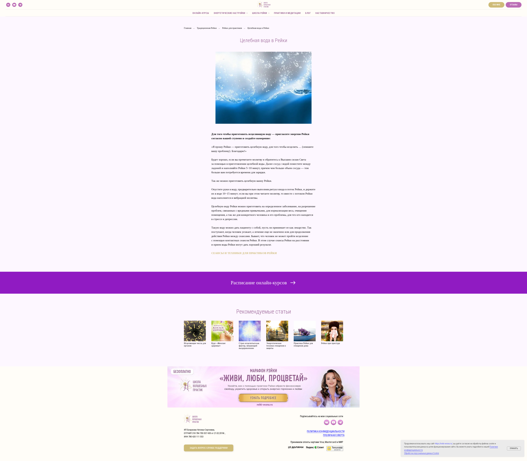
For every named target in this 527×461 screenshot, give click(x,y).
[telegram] (20, 5)
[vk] (8, 5)
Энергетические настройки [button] (230, 13)
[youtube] (14, 5)
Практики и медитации (287, 13)
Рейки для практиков (232, 28)
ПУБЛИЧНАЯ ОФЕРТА (333, 435)
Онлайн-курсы (200, 13)
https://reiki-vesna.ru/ (443, 443)
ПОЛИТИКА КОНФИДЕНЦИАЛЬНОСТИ (325, 431)
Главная (187, 28)
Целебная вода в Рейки (258, 28)
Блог (308, 13)
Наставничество (325, 13)
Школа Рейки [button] (260, 13)
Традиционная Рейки (207, 28)
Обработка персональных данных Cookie (421, 453)
